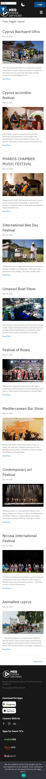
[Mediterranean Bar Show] (23, 429)
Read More (6, 79)
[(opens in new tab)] (9, 739)
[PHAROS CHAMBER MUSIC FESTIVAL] (23, 184)
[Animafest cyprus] (23, 622)
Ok (24, 775)
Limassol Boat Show (18, 288)
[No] (43, 770)
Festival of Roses (16, 349)
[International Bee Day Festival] (23, 251)
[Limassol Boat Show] (23, 309)
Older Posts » (38, 662)
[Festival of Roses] (23, 370)
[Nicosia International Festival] (23, 561)
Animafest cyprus (16, 601)
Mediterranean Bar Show (22, 408)
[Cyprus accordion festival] (23, 118)
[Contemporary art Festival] (23, 495)
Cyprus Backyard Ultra (21, 31)
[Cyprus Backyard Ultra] (23, 52)
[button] (3, 9)
